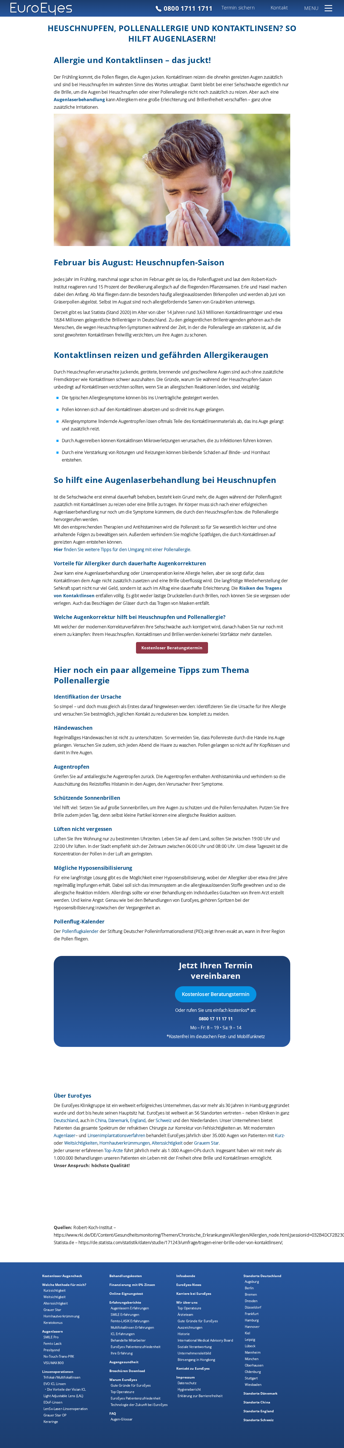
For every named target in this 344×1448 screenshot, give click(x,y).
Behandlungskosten (125, 1276)
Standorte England (258, 1411)
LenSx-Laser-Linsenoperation (66, 1408)
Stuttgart (251, 1378)
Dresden (251, 1301)
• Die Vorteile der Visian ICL (65, 1389)
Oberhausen (254, 1365)
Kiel (247, 1333)
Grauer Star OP (55, 1415)
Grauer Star (52, 1309)
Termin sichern (238, 7)
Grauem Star (206, 1143)
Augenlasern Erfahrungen (130, 1308)
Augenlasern (52, 1331)
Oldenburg (253, 1371)
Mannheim (253, 1352)
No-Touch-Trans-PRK (59, 1356)
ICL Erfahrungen (123, 1334)
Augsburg (252, 1281)
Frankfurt (252, 1313)
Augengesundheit (123, 1362)
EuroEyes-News (188, 1284)
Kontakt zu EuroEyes (193, 1368)
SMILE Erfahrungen (125, 1314)
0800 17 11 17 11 (216, 1019)
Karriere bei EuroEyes (193, 1293)
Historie (184, 1334)
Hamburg (252, 1320)
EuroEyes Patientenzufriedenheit (136, 1346)
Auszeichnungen (190, 1327)
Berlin (249, 1288)
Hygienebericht (189, 1389)
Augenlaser (65, 1135)
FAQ (112, 1413)
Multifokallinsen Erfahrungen (132, 1327)
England (138, 1120)
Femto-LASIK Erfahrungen (130, 1321)
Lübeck (250, 1346)
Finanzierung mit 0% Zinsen (132, 1284)
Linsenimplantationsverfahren (116, 1135)
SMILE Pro (51, 1337)
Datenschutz (187, 1383)
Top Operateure (122, 1392)
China (100, 1120)
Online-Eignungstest (126, 1293)
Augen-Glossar (122, 1419)
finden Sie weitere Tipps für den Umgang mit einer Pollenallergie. (122, 549)
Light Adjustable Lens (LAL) (63, 1396)
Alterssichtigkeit (56, 1303)
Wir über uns (187, 1302)
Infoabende (185, 1276)
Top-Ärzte (113, 1150)
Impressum (185, 1377)
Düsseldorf (253, 1307)
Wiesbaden (253, 1384)
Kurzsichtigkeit (55, 1290)
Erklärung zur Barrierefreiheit (200, 1396)
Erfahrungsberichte (125, 1302)
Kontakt (279, 7)
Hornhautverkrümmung (61, 1316)
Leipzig (250, 1339)
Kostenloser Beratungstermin (171, 647)
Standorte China (256, 1402)
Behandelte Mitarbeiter (128, 1340)
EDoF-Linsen (53, 1402)
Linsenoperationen (57, 1371)
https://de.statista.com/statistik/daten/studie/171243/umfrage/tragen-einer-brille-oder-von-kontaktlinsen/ (180, 1242)
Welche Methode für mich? (64, 1284)
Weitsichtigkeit (55, 1297)
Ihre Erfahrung (121, 1353)
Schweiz (163, 1120)
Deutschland (66, 1120)
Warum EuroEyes (123, 1379)
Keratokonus (53, 1322)
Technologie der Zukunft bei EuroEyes (139, 1404)
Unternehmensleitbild (194, 1353)
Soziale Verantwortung (195, 1346)
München (252, 1359)
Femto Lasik (53, 1343)
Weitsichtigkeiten (81, 1143)
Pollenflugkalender (80, 931)
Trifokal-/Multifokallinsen (62, 1377)
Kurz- (280, 1135)
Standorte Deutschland (262, 1276)
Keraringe (51, 1421)
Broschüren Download (127, 1371)
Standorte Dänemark (260, 1393)
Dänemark (118, 1120)
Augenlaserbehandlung (79, 99)
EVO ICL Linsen (55, 1383)
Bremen (251, 1294)
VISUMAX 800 (54, 1363)
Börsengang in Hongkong (196, 1359)
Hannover (252, 1326)
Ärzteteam (185, 1314)
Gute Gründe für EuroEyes (131, 1385)
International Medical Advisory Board (205, 1340)
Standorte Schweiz (258, 1420)
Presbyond (52, 1350)
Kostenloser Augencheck (62, 1276)
